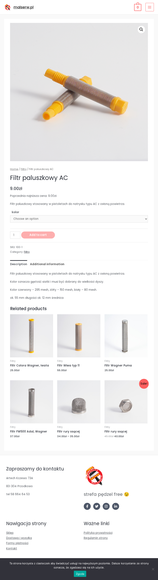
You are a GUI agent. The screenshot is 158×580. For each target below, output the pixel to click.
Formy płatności (17, 543)
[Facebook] (87, 506)
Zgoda (80, 573)
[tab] (18, 264)
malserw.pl (24, 7)
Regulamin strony (96, 538)
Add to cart (38, 235)
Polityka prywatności (98, 533)
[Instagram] (106, 506)
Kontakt (11, 548)
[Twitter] (96, 506)
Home (14, 169)
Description (18, 264)
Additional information (47, 264)
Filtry (24, 169)
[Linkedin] (115, 506)
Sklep (10, 533)
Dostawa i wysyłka (19, 538)
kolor (15, 212)
